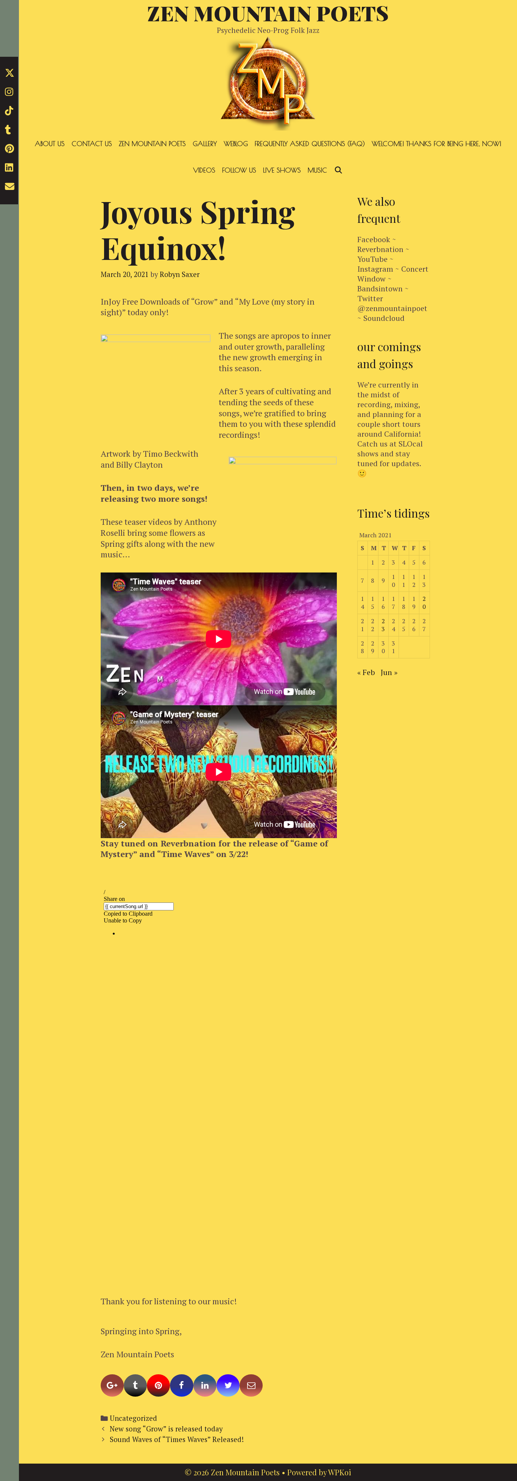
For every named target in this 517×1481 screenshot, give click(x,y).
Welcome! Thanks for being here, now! (436, 144)
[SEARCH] (338, 170)
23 (383, 625)
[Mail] (251, 1385)
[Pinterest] (158, 1385)
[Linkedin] (204, 1385)
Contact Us (92, 144)
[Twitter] (228, 1385)
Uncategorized (133, 1418)
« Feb (366, 672)
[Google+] (112, 1385)
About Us (50, 144)
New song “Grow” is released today (166, 1428)
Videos (204, 170)
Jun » (389, 672)
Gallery (205, 144)
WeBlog (236, 144)
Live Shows (282, 170)
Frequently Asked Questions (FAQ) (310, 144)
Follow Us (239, 170)
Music (317, 170)
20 (424, 602)
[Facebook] (181, 1385)
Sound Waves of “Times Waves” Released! (177, 1439)
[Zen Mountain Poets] (268, 81)
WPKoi (339, 1472)
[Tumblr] (135, 1385)
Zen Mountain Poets (152, 144)
